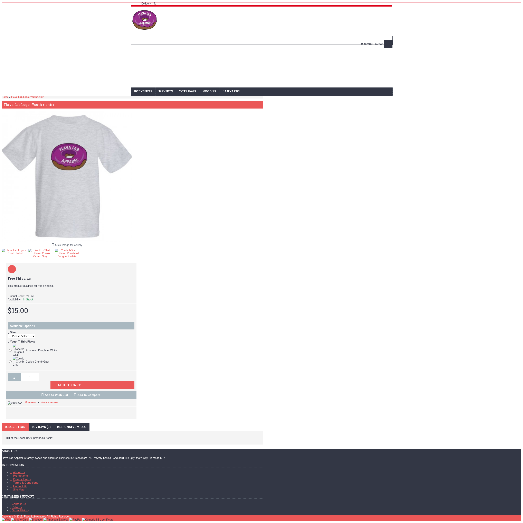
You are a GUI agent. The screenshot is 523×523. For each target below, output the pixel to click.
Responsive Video (71, 427)
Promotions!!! (21, 475)
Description (15, 427)
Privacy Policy (22, 479)
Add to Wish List (56, 394)
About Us (19, 472)
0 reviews (31, 402)
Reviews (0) (41, 427)
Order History (20, 510)
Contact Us (20, 486)
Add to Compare (88, 394)
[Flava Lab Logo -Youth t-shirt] (15, 251)
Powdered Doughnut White (41, 350)
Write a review (49, 402)
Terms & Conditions (25, 482)
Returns (17, 507)
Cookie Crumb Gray (37, 361)
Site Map (19, 489)
